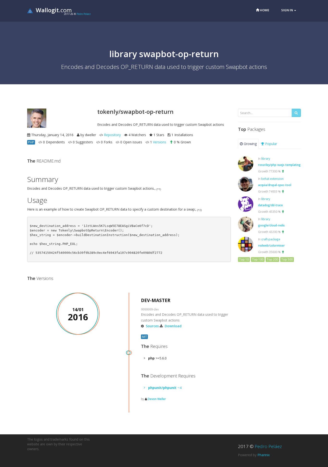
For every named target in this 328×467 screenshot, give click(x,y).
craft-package (270, 239)
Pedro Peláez (84, 14)
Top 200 (272, 259)
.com (54, 10)
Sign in (287, 10)
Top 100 (257, 259)
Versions (159, 142)
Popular (270, 143)
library (265, 158)
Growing (250, 143)
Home (264, 10)
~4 (165, 387)
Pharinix (263, 455)
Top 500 (287, 259)
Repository (112, 135)
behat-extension (272, 179)
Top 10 (244, 259)
